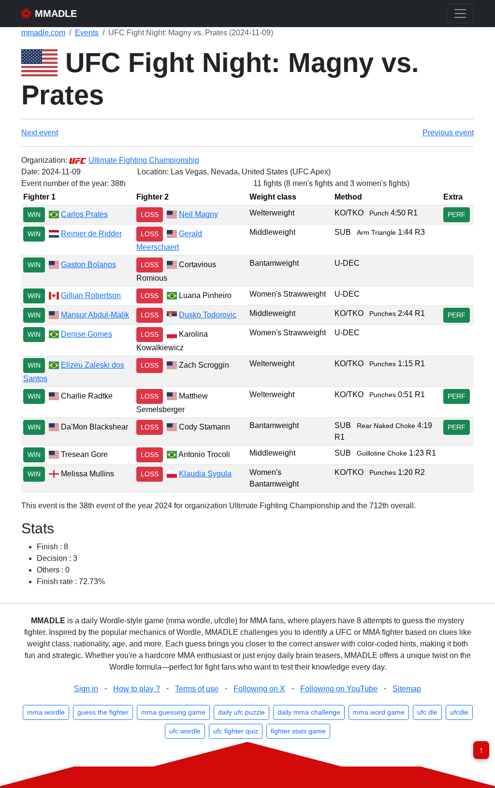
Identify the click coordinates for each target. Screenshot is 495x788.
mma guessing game (173, 712)
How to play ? (136, 689)
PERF (457, 214)
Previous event (448, 133)
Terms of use (196, 689)
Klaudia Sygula (205, 474)
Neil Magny (198, 214)
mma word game (379, 712)
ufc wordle (185, 731)
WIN (34, 214)
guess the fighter (103, 712)
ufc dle (427, 712)
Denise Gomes (86, 334)
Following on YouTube (339, 689)
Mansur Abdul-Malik (95, 315)
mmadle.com (43, 33)
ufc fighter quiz (235, 731)
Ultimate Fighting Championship (143, 160)
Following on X (259, 689)
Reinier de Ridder (91, 233)
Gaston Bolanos (88, 264)
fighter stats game (298, 731)
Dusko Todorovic (207, 315)
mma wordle (46, 712)
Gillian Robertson (91, 295)
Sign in (86, 689)
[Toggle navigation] (460, 13)
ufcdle (459, 712)
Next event (39, 133)
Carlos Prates (84, 214)
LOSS (150, 214)
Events (87, 33)
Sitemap (407, 689)
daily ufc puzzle (241, 712)
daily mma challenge (308, 712)
